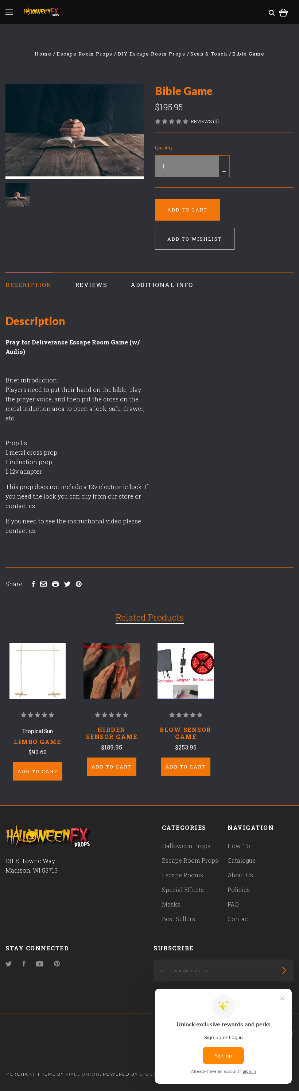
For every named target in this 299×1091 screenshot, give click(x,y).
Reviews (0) (205, 121)
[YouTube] (39, 964)
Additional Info (162, 285)
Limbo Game (37, 741)
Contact (239, 919)
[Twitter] (8, 964)
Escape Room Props (190, 860)
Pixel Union (83, 1074)
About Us (240, 875)
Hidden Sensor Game (111, 733)
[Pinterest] (57, 964)
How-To (239, 846)
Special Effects (183, 889)
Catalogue (242, 860)
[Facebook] (24, 964)
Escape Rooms (182, 875)
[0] (283, 11)
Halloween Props (186, 846)
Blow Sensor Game (185, 733)
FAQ (233, 904)
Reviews (91, 285)
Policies (239, 889)
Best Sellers (178, 919)
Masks (171, 904)
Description (28, 285)
